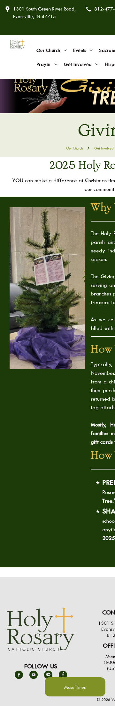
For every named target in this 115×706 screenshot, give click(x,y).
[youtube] (33, 676)
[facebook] (19, 676)
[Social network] (48, 676)
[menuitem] (51, 50)
